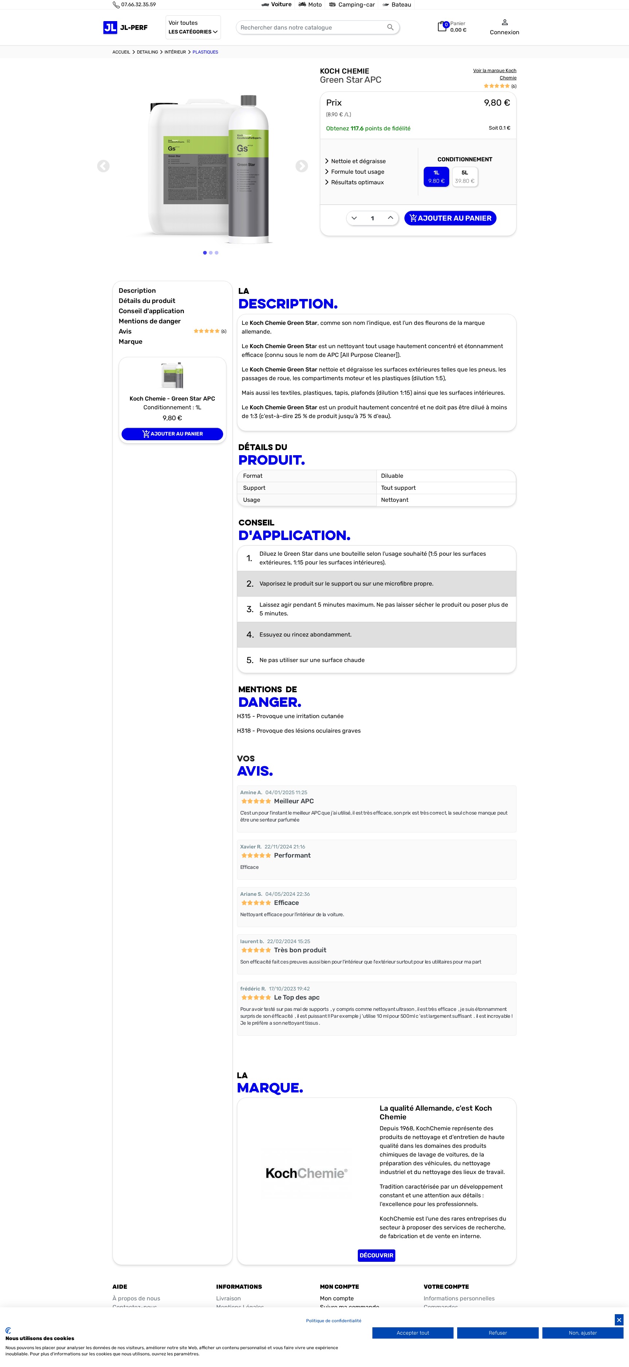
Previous (103, 166)
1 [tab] (205, 271)
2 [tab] (211, 271)
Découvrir (376, 1255)
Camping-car (357, 4)
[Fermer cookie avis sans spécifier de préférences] (619, 1319)
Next (301, 166)
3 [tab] (217, 271)
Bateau (401, 4)
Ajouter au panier (450, 218)
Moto (315, 4)
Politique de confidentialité (333, 1320)
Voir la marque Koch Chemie (495, 74)
